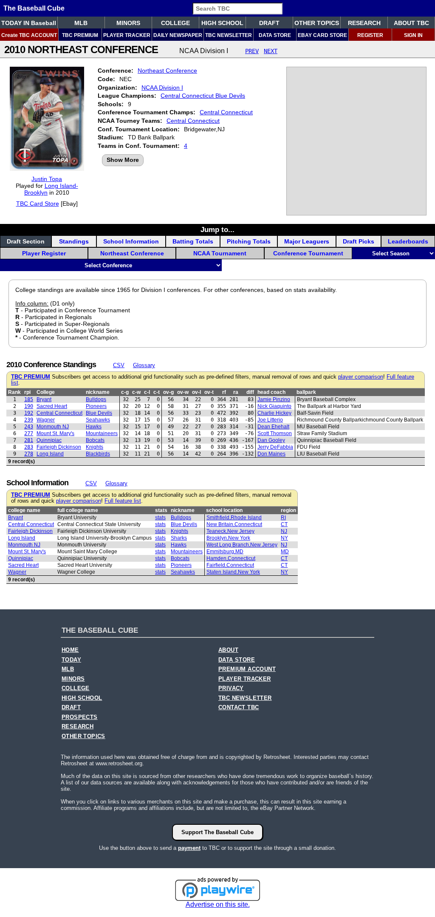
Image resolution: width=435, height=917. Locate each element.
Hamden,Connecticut (230, 558)
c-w (136, 392)
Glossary (144, 365)
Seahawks (98, 420)
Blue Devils (99, 413)
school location (224, 510)
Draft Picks (358, 241)
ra (235, 392)
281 (28, 440)
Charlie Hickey (274, 413)
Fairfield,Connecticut (230, 565)
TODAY (71, 660)
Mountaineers (102, 433)
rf (224, 392)
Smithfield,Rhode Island (234, 518)
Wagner (46, 420)
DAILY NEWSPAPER (177, 35)
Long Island (50, 454)
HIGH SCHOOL (222, 23)
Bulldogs (96, 399)
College (46, 392)
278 (28, 454)
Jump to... (217, 229)
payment (189, 848)
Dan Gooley (271, 440)
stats (161, 510)
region (288, 510)
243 (28, 427)
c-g (125, 392)
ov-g (168, 392)
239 (28, 420)
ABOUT (228, 650)
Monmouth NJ (53, 427)
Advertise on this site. (218, 904)
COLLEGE (175, 23)
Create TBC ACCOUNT (29, 35)
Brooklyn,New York (228, 538)
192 (28, 413)
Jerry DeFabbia (275, 447)
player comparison (360, 377)
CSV (118, 365)
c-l (147, 392)
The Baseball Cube (34, 8)
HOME (70, 650)
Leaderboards (408, 241)
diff (250, 392)
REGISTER (370, 35)
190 (28, 406)
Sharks (179, 538)
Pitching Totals (249, 241)
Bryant (44, 399)
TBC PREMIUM (80, 35)
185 (28, 399)
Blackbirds (98, 454)
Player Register (44, 253)
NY (284, 538)
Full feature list (123, 501)
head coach (271, 392)
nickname (98, 392)
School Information (131, 241)
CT (284, 524)
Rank (14, 392)
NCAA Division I (162, 87)
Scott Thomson (274, 433)
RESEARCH (364, 23)
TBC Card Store (37, 203)
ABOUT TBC (411, 23)
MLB (81, 23)
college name (24, 510)
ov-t (209, 392)
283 (28, 447)
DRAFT (269, 23)
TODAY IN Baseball (28, 23)
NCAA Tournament (219, 253)
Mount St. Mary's (55, 433)
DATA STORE (275, 35)
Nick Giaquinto (274, 406)
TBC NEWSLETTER (228, 35)
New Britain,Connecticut (234, 524)
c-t (156, 392)
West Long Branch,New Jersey (241, 545)
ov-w (183, 392)
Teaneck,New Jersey (230, 531)
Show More (123, 159)
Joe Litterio (270, 420)
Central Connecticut (226, 112)
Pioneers (96, 406)
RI (283, 518)
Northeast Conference (167, 70)
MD (285, 552)
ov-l (196, 392)
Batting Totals (192, 241)
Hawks (94, 427)
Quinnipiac (49, 440)
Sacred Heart (52, 406)
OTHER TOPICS (316, 23)
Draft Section (26, 241)
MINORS (128, 23)
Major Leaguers (306, 241)
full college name (77, 510)
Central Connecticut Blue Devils (203, 95)
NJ (284, 531)
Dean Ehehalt (273, 427)
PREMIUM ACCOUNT (247, 669)
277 (28, 433)
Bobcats (95, 440)
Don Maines (271, 454)
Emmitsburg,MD (224, 552)
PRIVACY (231, 688)
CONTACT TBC (238, 707)
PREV (252, 51)
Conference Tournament (308, 253)
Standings (74, 241)
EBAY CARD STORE (322, 35)
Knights (94, 447)
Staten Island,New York (233, 572)
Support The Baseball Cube (217, 832)
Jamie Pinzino (273, 399)
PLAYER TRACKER (126, 35)
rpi (27, 392)
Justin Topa (46, 178)
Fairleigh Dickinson (59, 447)
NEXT (270, 51)
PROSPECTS (80, 717)
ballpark (306, 392)
